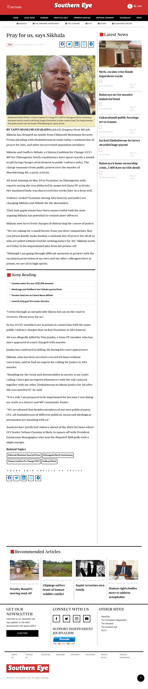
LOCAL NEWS (29, 18)
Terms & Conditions (125, 656)
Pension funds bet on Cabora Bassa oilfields (32, 295)
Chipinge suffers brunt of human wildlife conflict (54, 590)
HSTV (90, 24)
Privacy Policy (104, 656)
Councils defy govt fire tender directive (30, 301)
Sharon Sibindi (107, 86)
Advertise (45, 655)
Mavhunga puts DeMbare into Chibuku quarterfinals (37, 289)
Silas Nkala (105, 155)
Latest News (116, 34)
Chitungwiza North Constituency (58, 455)
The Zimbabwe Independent (47, 24)
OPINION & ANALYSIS (82, 18)
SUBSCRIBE (22, 633)
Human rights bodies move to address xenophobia (123, 593)
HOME (15, 18)
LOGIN (139, 6)
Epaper (103, 24)
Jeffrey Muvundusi (108, 178)
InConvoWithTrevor (123, 24)
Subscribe (60, 655)
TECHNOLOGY (125, 18)
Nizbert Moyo (106, 109)
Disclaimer (90, 655)
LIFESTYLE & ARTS (61, 18)
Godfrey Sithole (49, 461)
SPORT (139, 18)
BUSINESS (44, 18)
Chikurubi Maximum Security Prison (24, 455)
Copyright (75, 655)
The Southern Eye (109, 627)
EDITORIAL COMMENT (105, 18)
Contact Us (29, 656)
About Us (14, 656)
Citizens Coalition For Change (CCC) (23, 461)
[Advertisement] (50, 517)
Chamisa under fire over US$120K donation (32, 283)
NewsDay (23, 24)
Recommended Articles (37, 551)
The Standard (73, 24)
